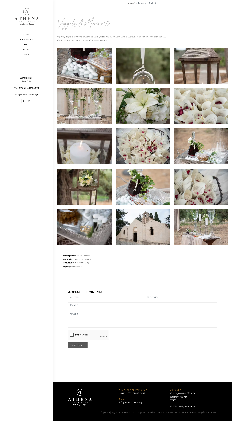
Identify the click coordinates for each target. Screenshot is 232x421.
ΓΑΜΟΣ (26, 44)
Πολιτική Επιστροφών (143, 412)
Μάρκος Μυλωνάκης (83, 259)
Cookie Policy (123, 412)
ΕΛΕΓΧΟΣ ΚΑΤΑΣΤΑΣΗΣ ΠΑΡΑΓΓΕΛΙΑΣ (177, 412)
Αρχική (131, 3)
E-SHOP (26, 34)
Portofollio (26, 81)
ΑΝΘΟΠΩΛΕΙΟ (26, 39)
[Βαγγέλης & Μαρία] (84, 66)
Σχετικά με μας (26, 78)
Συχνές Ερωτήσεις (207, 412)
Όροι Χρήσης (108, 412)
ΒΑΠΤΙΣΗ (26, 49)
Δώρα (26, 54)
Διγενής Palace (76, 266)
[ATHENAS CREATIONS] (27, 16)
